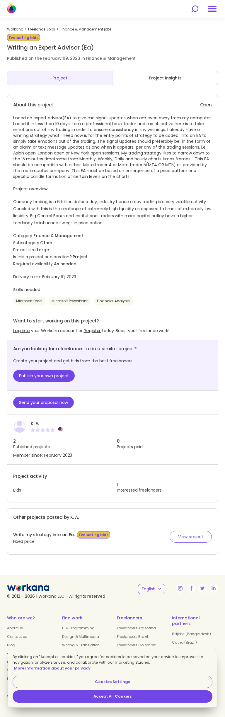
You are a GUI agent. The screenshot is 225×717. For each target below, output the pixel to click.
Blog (11, 645)
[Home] (11, 9)
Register (92, 331)
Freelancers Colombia (136, 645)
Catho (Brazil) (184, 642)
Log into (21, 331)
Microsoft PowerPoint (70, 300)
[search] (195, 9)
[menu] (212, 9)
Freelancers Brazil (132, 636)
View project (190, 537)
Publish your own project (44, 376)
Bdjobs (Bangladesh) (191, 633)
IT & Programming (78, 628)
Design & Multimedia (80, 636)
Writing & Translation (81, 645)
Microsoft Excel (29, 300)
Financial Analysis (113, 300)
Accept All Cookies (112, 696)
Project (59, 78)
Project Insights (165, 78)
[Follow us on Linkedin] (213, 588)
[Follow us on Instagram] (180, 588)
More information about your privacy (52, 668)
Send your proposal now (43, 402)
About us (15, 628)
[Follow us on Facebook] (191, 588)
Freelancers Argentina (136, 628)
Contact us (17, 636)
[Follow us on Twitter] (202, 588)
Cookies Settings (112, 681)
